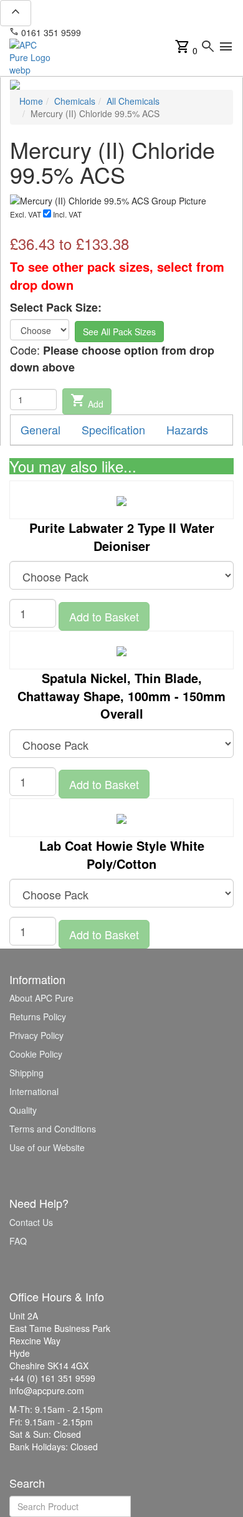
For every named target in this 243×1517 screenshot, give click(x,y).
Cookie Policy (35, 1054)
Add (86, 401)
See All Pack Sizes (119, 331)
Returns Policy (37, 1016)
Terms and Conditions (52, 1128)
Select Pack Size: (56, 307)
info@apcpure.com (126, 32)
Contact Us (31, 1222)
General (40, 429)
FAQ (18, 1241)
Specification (113, 429)
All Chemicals (133, 101)
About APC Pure (41, 998)
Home (31, 101)
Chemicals (74, 101)
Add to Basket (104, 616)
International (34, 1091)
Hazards (187, 429)
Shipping (26, 1072)
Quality (23, 1110)
